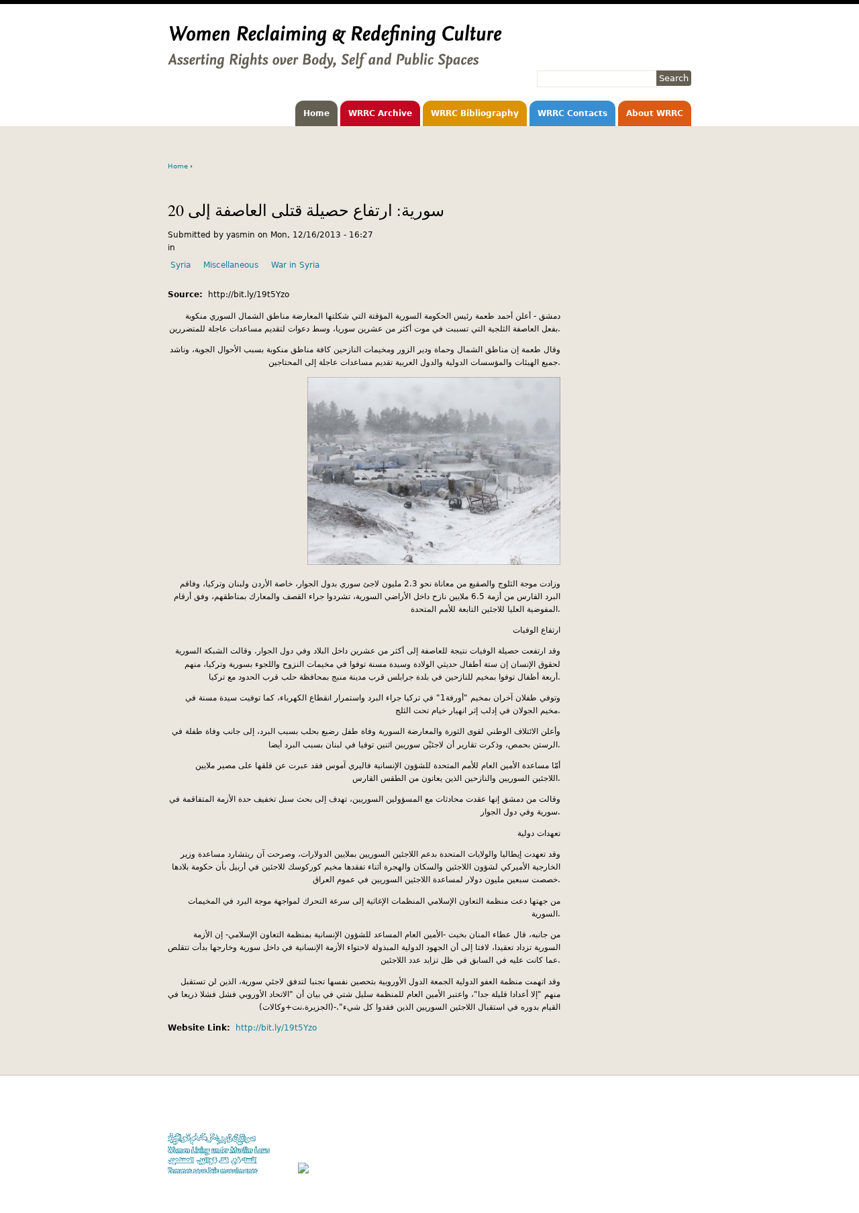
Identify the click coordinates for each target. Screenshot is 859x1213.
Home (316, 113)
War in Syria (295, 265)
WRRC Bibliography (475, 113)
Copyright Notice (659, 1122)
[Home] (335, 62)
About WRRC (654, 113)
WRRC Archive (380, 113)
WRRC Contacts (572, 113)
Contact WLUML (662, 1148)
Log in (679, 1161)
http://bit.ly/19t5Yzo (276, 1028)
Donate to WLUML (658, 1109)
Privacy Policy (664, 1135)
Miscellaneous (230, 265)
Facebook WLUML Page (648, 1173)
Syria (180, 265)
